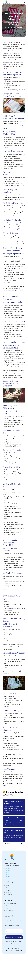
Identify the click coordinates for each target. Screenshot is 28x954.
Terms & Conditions (13, 948)
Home (7, 885)
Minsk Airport (8, 53)
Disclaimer (9, 950)
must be (10, 266)
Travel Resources (11, 903)
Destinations (9, 910)
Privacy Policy (18, 950)
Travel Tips (9, 908)
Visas (7, 888)
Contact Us (9, 894)
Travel (7, 906)
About (7, 890)
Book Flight (9, 892)
